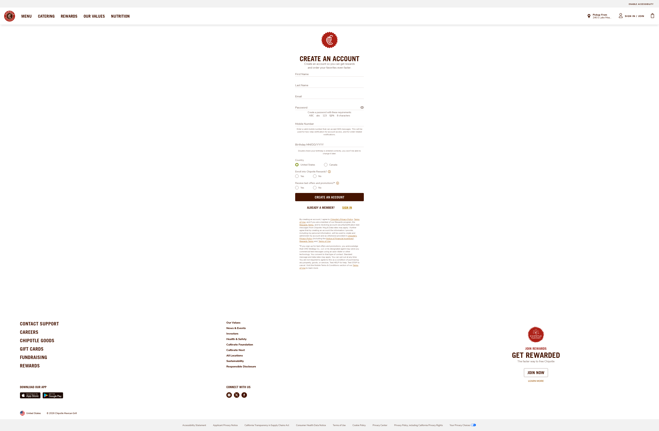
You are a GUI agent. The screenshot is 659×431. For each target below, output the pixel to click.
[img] (362, 107)
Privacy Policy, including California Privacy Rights (418, 425)
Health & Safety (236, 339)
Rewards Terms (306, 224)
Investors (232, 334)
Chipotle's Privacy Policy (341, 219)
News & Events (236, 328)
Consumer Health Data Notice (311, 425)
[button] (329, 171)
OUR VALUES (94, 16)
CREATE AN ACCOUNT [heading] (329, 58)
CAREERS (29, 332)
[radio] (297, 164)
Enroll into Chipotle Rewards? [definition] (311, 171)
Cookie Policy (359, 425)
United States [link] (33, 413)
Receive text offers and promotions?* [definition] (315, 183)
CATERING (46, 16)
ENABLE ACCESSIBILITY (641, 4)
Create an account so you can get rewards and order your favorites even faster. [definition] (329, 66)
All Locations (234, 355)
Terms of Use (325, 241)
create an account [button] (329, 197)
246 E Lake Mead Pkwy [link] (602, 17)
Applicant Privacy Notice (225, 425)
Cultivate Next (235, 350)
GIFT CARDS (32, 349)
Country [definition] (299, 160)
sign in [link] (347, 207)
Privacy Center (380, 425)
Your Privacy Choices (460, 425)
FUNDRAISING (33, 357)
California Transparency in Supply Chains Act (267, 425)
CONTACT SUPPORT (39, 323)
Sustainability (235, 361)
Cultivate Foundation (239, 345)
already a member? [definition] (321, 207)
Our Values (233, 323)
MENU (26, 16)
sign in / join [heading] (634, 16)
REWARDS (69, 16)
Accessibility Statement (194, 425)
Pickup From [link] (600, 14)
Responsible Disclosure (241, 366)
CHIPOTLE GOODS (37, 340)
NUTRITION (120, 16)
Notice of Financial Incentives (339, 238)
